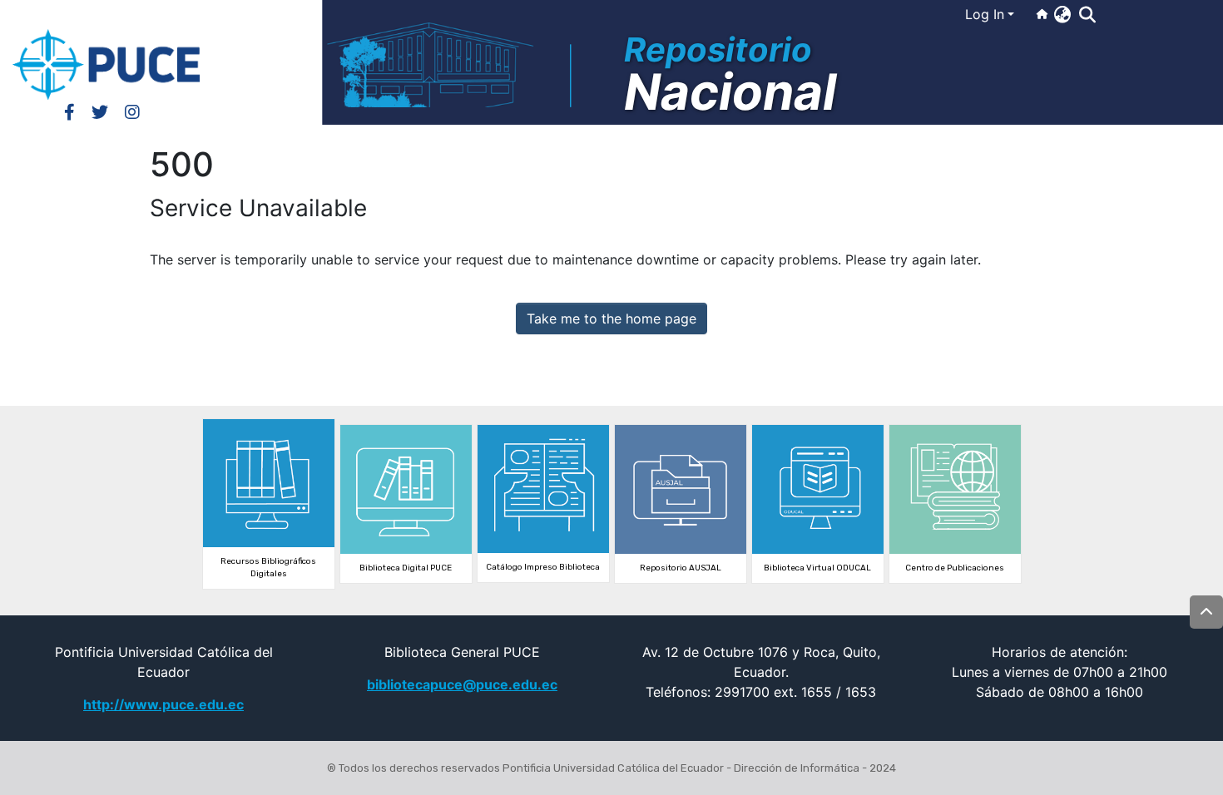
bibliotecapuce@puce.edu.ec (462, 684)
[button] (1062, 14)
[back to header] (1206, 612)
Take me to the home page (611, 318)
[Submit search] (1087, 15)
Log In (984, 14)
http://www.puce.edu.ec (163, 704)
